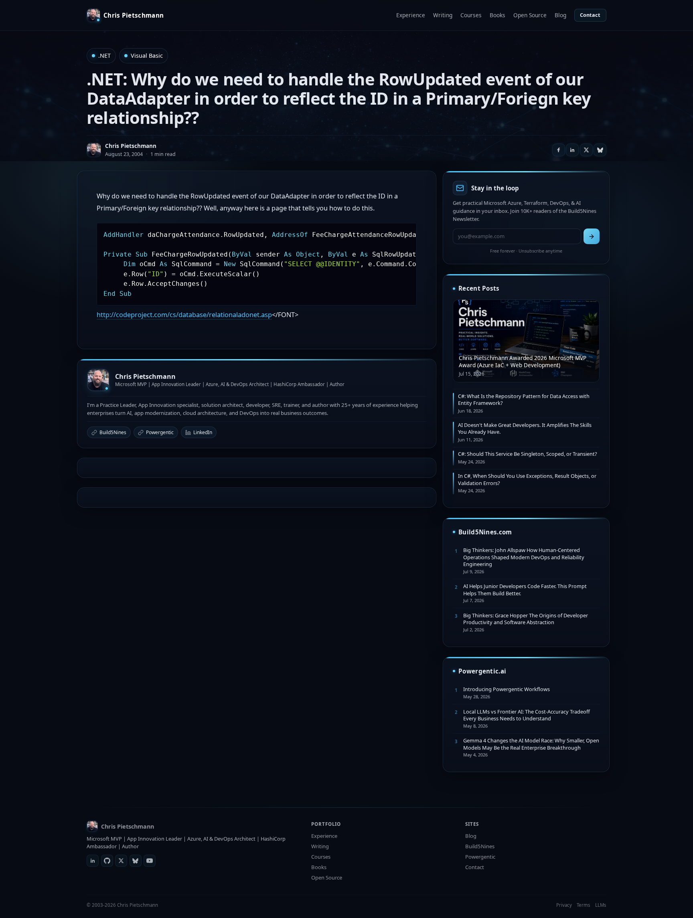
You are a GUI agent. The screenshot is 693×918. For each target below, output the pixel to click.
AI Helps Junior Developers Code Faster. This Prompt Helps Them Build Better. (525, 589)
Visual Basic (147, 55)
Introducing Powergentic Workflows (506, 689)
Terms (583, 905)
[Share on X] (586, 150)
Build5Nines (112, 432)
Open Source (530, 15)
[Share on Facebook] (558, 150)
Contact (590, 14)
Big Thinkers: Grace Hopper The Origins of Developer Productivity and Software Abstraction (525, 619)
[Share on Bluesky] (600, 150)
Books (497, 15)
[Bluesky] (136, 861)
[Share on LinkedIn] (572, 150)
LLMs (600, 905)
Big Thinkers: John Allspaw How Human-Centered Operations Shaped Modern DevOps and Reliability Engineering (523, 557)
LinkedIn (202, 432)
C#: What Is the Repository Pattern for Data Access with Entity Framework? (524, 399)
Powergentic (160, 432)
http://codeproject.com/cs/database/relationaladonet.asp (184, 314)
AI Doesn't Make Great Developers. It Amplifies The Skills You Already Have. (525, 428)
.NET (104, 55)
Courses (471, 15)
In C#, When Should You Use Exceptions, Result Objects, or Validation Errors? (527, 479)
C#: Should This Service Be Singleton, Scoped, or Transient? (527, 453)
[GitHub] (107, 861)
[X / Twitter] (121, 861)
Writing (442, 15)
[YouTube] (150, 861)
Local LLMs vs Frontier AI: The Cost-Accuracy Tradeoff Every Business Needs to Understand (526, 715)
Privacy (564, 905)
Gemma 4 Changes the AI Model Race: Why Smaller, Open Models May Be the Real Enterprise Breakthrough (531, 744)
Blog (560, 15)
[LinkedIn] (93, 861)
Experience (410, 15)
